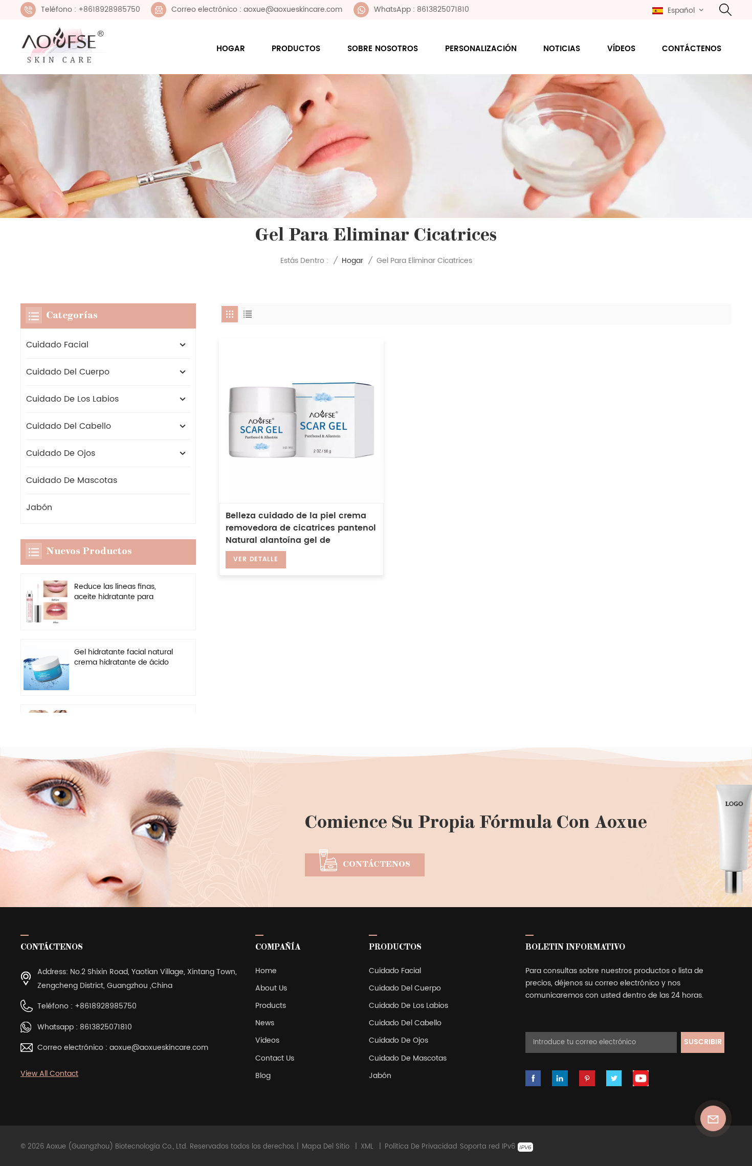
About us (271, 988)
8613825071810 (106, 1027)
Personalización (481, 48)
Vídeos (621, 48)
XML (367, 1147)
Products (270, 1005)
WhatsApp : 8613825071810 (421, 9)
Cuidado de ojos (60, 453)
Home (266, 971)
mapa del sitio (325, 1147)
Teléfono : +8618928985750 (90, 9)
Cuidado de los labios (72, 399)
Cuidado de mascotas (71, 480)
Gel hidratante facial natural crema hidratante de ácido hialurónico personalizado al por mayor (123, 657)
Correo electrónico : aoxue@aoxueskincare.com (256, 9)
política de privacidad (421, 1147)
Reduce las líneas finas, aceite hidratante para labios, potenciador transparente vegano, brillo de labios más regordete (121, 592)
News (264, 1023)
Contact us (274, 1058)
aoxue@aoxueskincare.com (158, 1047)
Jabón (39, 507)
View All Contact (49, 1074)
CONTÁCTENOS (376, 865)
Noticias (561, 48)
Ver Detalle (255, 559)
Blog (263, 1076)
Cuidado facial (57, 344)
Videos (267, 1040)
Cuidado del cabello (68, 426)
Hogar (230, 48)
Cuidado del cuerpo (67, 372)
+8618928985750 (106, 1006)
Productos (296, 48)
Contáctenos (691, 48)
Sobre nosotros (382, 48)
